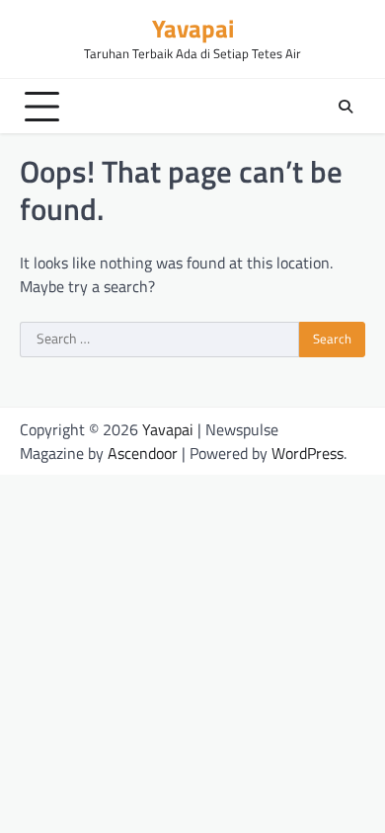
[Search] (345, 106)
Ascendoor (143, 453)
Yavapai (193, 28)
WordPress (307, 453)
